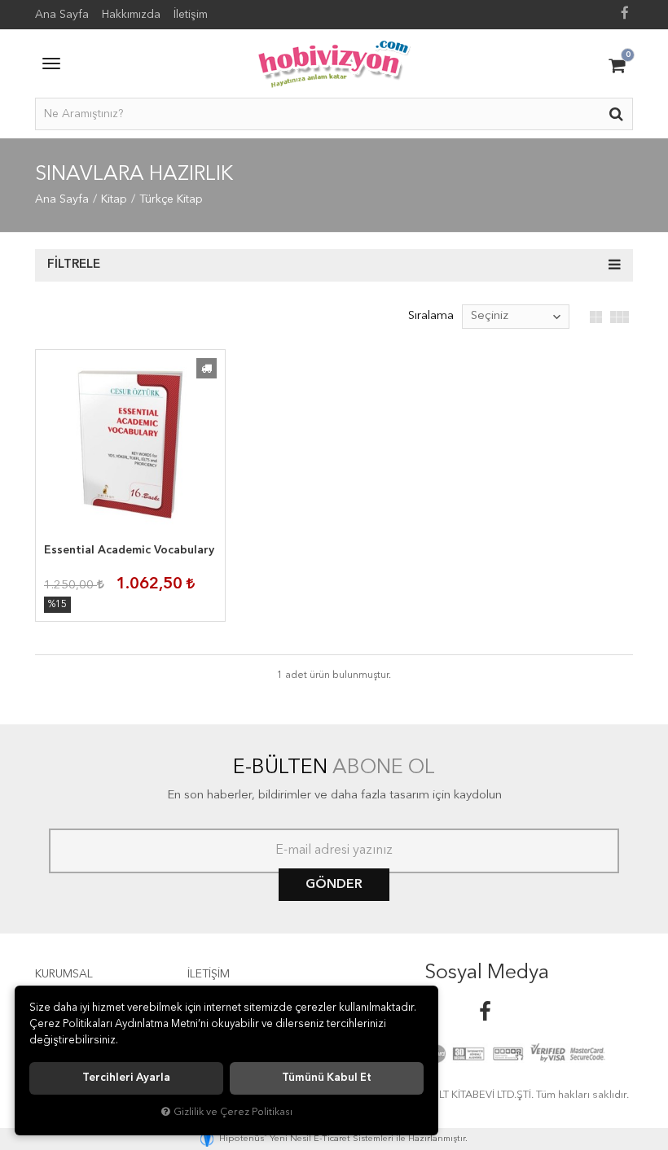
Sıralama (431, 316)
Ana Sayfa (62, 14)
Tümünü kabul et (326, 1078)
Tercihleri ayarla (126, 1078)
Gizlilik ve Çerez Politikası (233, 1112)
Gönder (334, 884)
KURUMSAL (64, 974)
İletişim (191, 14)
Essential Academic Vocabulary (129, 550)
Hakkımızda (131, 14)
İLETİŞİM (208, 974)
